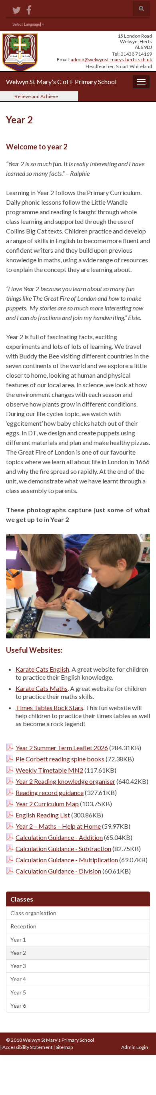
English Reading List (43, 815)
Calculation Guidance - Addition (59, 837)
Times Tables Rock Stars (49, 707)
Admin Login (134, 1047)
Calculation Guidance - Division (58, 871)
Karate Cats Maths (42, 688)
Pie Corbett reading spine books (60, 759)
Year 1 (18, 939)
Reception (23, 926)
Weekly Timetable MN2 (49, 770)
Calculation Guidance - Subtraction (63, 848)
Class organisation (33, 913)
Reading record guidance (50, 792)
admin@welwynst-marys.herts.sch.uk (111, 59)
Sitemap (64, 1047)
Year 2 (18, 952)
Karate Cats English (42, 669)
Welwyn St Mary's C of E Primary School (61, 81)
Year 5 (18, 992)
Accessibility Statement (27, 1047)
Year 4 (18, 979)
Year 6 (18, 1005)
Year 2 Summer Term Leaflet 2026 (62, 747)
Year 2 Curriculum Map (47, 803)
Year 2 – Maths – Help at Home (58, 826)
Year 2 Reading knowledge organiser (65, 781)
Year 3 (18, 965)
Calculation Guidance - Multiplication (67, 860)
